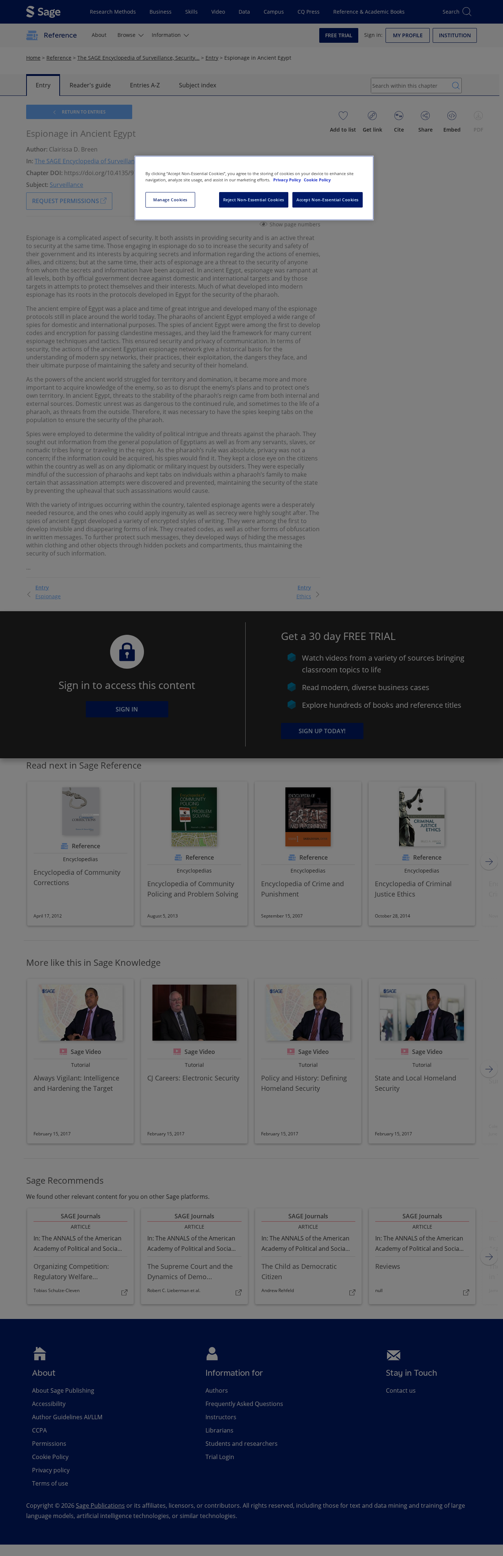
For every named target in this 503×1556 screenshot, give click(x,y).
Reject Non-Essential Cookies (253, 199)
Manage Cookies (170, 199)
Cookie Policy (317, 179)
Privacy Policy (287, 179)
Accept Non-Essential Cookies (327, 199)
